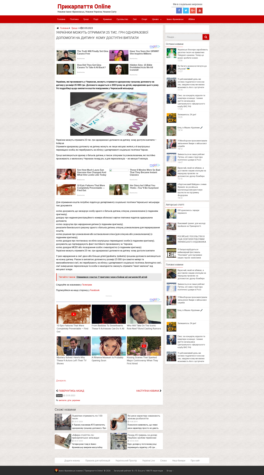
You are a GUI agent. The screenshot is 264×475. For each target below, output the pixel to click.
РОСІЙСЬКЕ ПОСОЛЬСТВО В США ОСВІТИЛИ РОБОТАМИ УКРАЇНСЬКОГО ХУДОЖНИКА (192, 239)
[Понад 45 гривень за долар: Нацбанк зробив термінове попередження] (118, 448)
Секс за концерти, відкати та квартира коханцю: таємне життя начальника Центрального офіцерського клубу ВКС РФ (191, 101)
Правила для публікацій (97, 460)
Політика (74, 19)
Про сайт (195, 460)
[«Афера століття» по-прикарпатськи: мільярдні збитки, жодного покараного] (63, 448)
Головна (61, 19)
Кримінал (107, 19)
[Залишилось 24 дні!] (171, 122)
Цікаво (155, 19)
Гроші (86, 19)
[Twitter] (186, 10)
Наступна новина (147, 390)
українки (76, 400)
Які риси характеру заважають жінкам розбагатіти (144, 417)
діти (69, 400)
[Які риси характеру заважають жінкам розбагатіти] (118, 429)
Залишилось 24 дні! (187, 114)
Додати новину (72, 460)
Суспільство (122, 19)
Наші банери (178, 460)
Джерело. (61, 380)
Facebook (95, 290)
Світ (135, 19)
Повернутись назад (71, 390)
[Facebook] (179, 10)
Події (95, 19)
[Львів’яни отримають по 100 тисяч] (63, 429)
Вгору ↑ (170, 471)
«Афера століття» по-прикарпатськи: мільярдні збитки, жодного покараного (87, 438)
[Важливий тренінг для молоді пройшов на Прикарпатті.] (171, 231)
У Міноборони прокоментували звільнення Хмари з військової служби (192, 143)
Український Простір (126, 460)
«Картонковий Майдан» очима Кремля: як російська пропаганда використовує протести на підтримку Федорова (192, 190)
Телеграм (87, 284)
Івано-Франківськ (175, 19)
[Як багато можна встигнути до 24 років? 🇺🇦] (171, 73)
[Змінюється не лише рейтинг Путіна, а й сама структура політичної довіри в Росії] (171, 161)
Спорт (144, 19)
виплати (62, 400)
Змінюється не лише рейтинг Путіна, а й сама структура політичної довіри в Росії (191, 157)
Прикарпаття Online (84, 6)
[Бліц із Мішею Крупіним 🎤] (171, 135)
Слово (163, 460)
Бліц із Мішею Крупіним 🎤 (190, 127)
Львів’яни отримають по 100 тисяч (87, 417)
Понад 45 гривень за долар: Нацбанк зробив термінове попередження (142, 438)
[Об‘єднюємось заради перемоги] (171, 217)
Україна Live (148, 460)
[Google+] (193, 10)
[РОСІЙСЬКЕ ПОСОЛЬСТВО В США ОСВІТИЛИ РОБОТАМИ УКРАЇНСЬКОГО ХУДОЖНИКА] (171, 244)
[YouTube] (200, 10)
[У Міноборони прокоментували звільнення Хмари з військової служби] (171, 148)
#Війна (191, 19)
